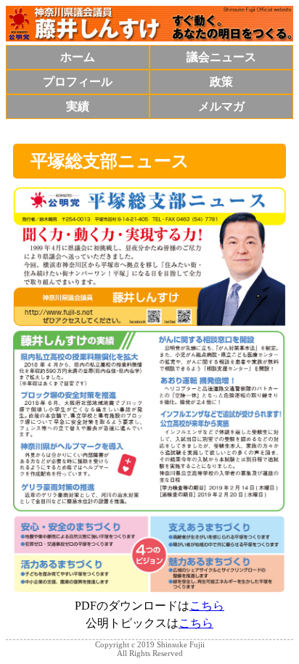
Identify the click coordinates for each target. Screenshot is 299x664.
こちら (206, 605)
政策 (221, 81)
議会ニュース (221, 57)
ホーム (77, 57)
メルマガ (221, 106)
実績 (77, 106)
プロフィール (77, 81)
